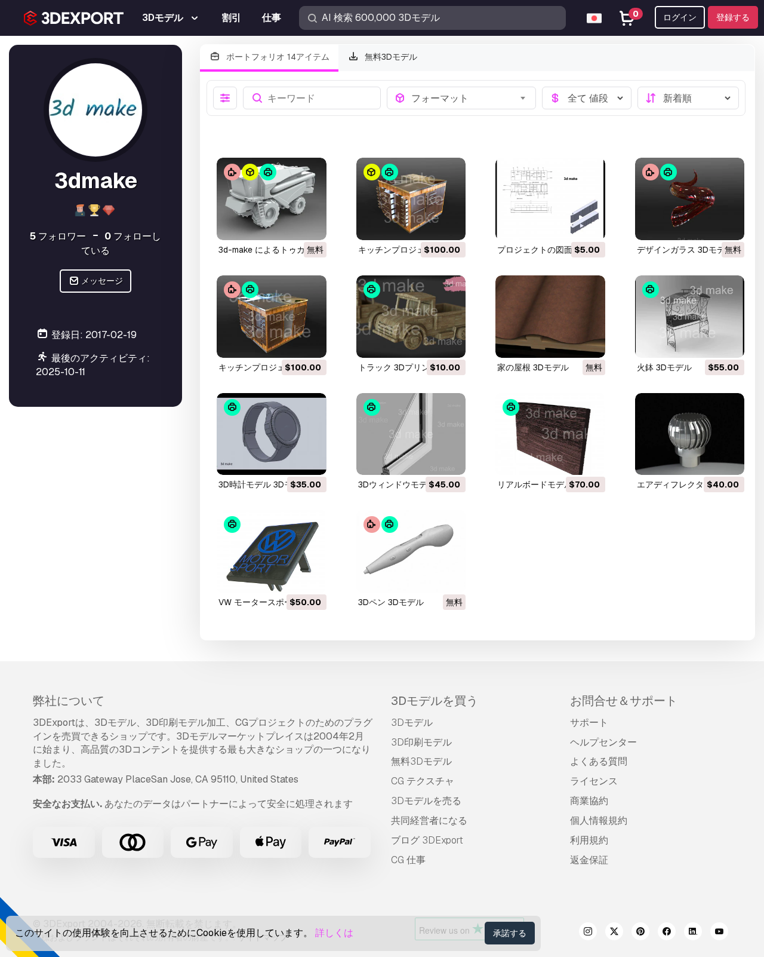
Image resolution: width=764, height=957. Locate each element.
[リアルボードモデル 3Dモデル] (550, 434)
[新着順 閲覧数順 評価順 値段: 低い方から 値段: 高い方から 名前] (688, 98)
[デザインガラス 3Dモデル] (690, 199)
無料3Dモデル (389, 56)
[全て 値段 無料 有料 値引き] (586, 98)
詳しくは (334, 933)
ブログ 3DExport (427, 840)
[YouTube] (719, 933)
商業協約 (589, 801)
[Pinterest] (640, 933)
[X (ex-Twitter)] (614, 933)
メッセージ (101, 280)
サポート (589, 722)
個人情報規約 (598, 820)
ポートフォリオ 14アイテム (276, 56)
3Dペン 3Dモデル (391, 602)
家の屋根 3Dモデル (533, 367)
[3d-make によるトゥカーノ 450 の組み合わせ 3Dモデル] (271, 199)
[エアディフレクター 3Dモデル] (690, 434)
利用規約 (589, 840)
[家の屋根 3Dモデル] (550, 316)
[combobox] (470, 98)
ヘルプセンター (603, 742)
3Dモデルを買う (434, 700)
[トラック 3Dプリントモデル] (411, 316)
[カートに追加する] (424, 223)
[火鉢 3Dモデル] (690, 316)
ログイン (680, 17)
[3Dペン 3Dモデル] (411, 551)
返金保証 (589, 860)
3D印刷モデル (421, 742)
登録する (733, 17)
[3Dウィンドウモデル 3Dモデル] (411, 434)
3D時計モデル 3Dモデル (263, 484)
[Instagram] (588, 933)
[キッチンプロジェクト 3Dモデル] (411, 199)
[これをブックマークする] (309, 223)
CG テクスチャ (422, 781)
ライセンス (594, 781)
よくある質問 (598, 761)
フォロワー (58, 236)
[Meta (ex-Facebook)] (667, 933)
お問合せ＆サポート (623, 700)
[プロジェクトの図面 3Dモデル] (550, 199)
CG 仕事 (408, 860)
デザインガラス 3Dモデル (685, 249)
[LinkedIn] (693, 933)
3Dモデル (412, 722)
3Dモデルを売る (426, 801)
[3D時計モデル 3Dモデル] (271, 434)
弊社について (68, 700)
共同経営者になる (429, 820)
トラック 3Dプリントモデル (410, 367)
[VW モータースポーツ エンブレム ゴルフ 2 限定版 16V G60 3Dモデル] (271, 551)
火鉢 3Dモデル (664, 367)
